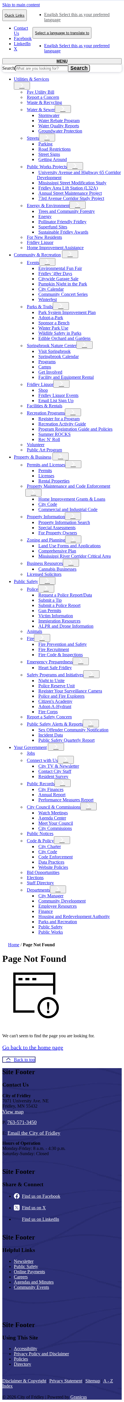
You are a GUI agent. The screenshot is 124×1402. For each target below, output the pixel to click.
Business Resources (45, 563)
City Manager (50, 895)
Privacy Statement (65, 1380)
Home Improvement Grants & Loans (71, 499)
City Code (47, 504)
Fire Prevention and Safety (62, 644)
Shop (43, 390)
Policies (21, 1358)
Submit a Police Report (59, 605)
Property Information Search (64, 522)
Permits (45, 470)
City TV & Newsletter (58, 766)
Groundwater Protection (60, 130)
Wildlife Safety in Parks (59, 333)
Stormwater (48, 115)
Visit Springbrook (54, 351)
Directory (22, 1364)
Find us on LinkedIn (40, 1219)
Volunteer (35, 444)
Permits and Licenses (46, 464)
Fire (30, 638)
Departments (38, 890)
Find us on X (34, 1207)
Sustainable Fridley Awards (63, 232)
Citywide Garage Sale (58, 278)
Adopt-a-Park (50, 317)
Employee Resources (57, 906)
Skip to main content (21, 4)
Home (13, 944)
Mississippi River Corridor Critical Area (74, 556)
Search (8, 68)
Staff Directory (40, 882)
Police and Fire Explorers (61, 696)
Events (33, 262)
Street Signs (49, 154)
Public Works (50, 932)
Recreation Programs (46, 412)
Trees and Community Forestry (66, 211)
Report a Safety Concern (49, 716)
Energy (45, 216)
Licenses (46, 475)
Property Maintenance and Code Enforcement (68, 486)
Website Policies (53, 867)
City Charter (49, 846)
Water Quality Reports (58, 125)
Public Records (41, 783)
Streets (33, 138)
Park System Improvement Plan (67, 312)
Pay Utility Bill (40, 92)
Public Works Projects (47, 166)
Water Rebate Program (59, 120)
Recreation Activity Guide (62, 423)
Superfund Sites (52, 226)
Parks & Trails (40, 306)
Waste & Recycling (44, 102)
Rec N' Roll (49, 439)
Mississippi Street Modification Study (72, 182)
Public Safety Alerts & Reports (55, 724)
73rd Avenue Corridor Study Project (71, 198)
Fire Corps (48, 711)
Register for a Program (59, 418)
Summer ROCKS (54, 434)
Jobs (31, 753)
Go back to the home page (32, 1047)
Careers (21, 1276)
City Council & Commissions (53, 807)
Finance (45, 911)
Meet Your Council (55, 823)
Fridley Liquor (40, 242)
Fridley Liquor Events (58, 395)
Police (32, 589)
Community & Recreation (37, 254)
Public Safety (26, 581)
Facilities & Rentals (44, 405)
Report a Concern (43, 97)
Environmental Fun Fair (60, 268)
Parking (45, 143)
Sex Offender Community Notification (73, 729)
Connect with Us (42, 760)
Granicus (78, 1397)
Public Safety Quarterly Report (66, 740)
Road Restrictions (54, 149)
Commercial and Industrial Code (67, 509)
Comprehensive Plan (57, 550)
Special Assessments (57, 527)
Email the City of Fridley (33, 1133)
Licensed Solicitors (44, 574)
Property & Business (32, 457)
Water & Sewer (41, 109)
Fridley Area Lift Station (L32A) (68, 188)
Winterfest (47, 299)
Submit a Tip (50, 600)
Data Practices (51, 862)
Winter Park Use (53, 328)
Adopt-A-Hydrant (54, 706)
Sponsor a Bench (53, 322)
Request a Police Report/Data (65, 595)
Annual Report (51, 794)
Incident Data (50, 735)
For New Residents (44, 237)
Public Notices (40, 833)
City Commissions (55, 828)
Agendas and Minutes (34, 1282)
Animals (34, 631)
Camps (44, 366)
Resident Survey (53, 776)
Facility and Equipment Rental (66, 377)
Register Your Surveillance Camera (70, 690)
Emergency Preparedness (50, 661)
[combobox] (62, 33)
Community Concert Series (63, 294)
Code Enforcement (55, 856)
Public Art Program (44, 449)
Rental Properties (53, 480)
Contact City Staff (54, 771)
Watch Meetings (53, 812)
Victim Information (55, 615)
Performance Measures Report (65, 799)
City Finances (50, 789)
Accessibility (25, 1348)
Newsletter (23, 1261)
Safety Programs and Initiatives (55, 674)
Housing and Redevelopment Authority (74, 916)
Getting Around (52, 159)
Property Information (46, 516)
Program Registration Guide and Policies (75, 429)
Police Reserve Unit (56, 685)
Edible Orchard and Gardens (64, 338)
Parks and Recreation (57, 921)
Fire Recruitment (53, 649)
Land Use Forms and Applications (69, 545)
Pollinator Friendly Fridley (62, 221)
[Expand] (22, 86)
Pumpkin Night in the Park (62, 283)
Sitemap (92, 1380)
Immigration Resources (59, 620)
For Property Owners (57, 532)
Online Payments (29, 1271)
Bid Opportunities (43, 872)
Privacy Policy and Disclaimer (41, 1353)
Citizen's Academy (55, 701)
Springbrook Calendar (58, 356)
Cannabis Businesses (57, 569)
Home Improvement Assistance (55, 247)
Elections (35, 877)
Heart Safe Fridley (55, 667)
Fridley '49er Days (55, 273)
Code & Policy (40, 840)
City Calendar (51, 289)
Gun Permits (49, 610)
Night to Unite (51, 680)
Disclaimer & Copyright (24, 1380)
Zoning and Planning (46, 540)
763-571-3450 (22, 1122)
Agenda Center (52, 818)
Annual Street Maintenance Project (70, 193)
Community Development (62, 900)
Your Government (30, 747)
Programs (47, 361)
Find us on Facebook (41, 1196)
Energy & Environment (48, 205)
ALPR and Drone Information (65, 626)
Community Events (31, 1287)
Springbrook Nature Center (51, 345)
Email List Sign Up (56, 400)
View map (13, 1112)
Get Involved (50, 372)
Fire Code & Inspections (60, 654)
